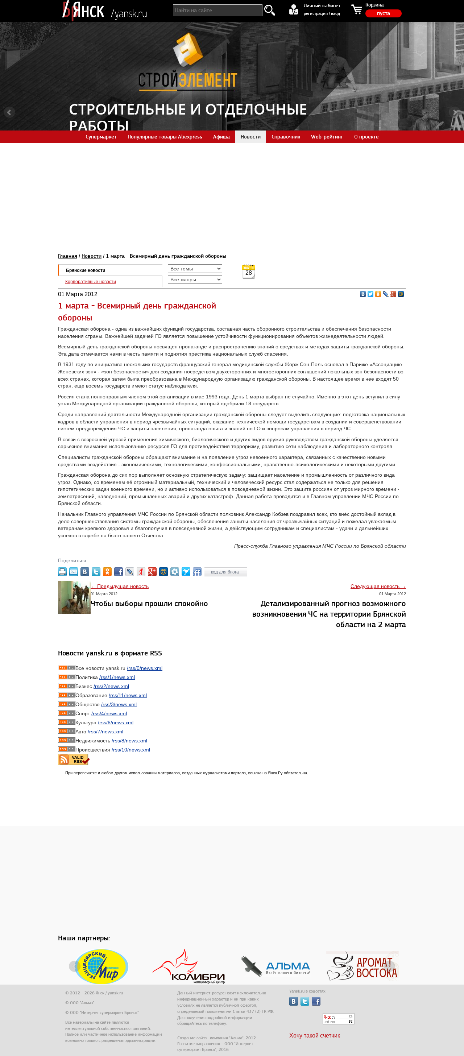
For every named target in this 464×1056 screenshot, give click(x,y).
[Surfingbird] (186, 571)
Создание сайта (192, 1037)
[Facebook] (118, 571)
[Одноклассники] (378, 294)
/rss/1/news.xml (117, 677)
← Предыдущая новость (120, 586)
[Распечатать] (62, 571)
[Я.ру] (141, 571)
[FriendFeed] (197, 571)
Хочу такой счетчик (314, 1035)
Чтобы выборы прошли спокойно (149, 603)
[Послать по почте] (73, 571)
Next (454, 112)
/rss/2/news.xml (111, 686)
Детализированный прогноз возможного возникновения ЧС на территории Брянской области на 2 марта (329, 614)
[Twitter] (370, 294)
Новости (92, 256)
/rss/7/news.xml (105, 731)
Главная (67, 256)
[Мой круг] (174, 571)
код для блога (225, 572)
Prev (9, 112)
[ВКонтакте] (363, 294)
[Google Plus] (393, 294)
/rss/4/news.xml (109, 713)
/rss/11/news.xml (128, 695)
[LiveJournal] (386, 294)
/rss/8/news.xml (129, 741)
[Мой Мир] (401, 294)
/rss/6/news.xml (115, 722)
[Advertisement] (232, 193)
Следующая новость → (378, 586)
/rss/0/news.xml (144, 668)
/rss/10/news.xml (131, 750)
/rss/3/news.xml (119, 704)
